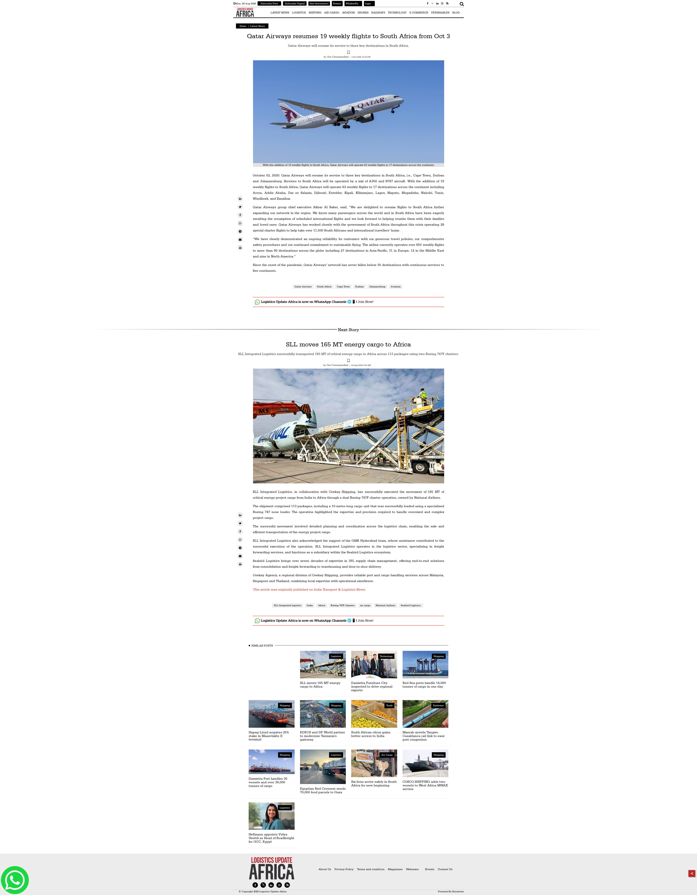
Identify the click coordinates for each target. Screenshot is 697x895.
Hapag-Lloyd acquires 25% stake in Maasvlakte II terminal (269, 735)
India (310, 605)
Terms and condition (371, 869)
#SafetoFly (351, 3)
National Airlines (385, 605)
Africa (321, 605)
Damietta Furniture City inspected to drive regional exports (371, 686)
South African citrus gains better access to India (370, 734)
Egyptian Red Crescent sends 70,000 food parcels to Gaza (323, 790)
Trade (389, 705)
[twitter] (240, 207)
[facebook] (240, 215)
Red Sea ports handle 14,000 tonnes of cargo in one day (424, 684)
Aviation (396, 286)
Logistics (336, 656)
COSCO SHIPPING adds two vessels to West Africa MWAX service (425, 785)
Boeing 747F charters (343, 605)
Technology (386, 656)
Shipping (439, 656)
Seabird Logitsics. (411, 605)
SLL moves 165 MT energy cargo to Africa (348, 344)
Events (336, 3)
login (367, 3)
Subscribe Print (269, 3)
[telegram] (240, 231)
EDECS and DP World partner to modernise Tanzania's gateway (322, 735)
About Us (325, 869)
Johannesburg (377, 286)
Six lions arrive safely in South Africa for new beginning (374, 783)
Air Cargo (387, 754)
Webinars (412, 869)
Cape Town (343, 286)
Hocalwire (458, 891)
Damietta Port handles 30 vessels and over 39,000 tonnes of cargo (268, 782)
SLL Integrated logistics (287, 605)
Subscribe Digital (295, 3)
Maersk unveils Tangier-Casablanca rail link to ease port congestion (424, 735)
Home (243, 26)
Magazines (395, 869)
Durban (359, 286)
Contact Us (445, 869)
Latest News (257, 26)
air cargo (365, 605)
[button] (348, 53)
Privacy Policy (344, 869)
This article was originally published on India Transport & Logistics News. (309, 589)
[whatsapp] (240, 223)
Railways (438, 705)
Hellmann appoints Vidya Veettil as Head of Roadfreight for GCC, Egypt (271, 837)
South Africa (324, 286)
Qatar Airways (303, 286)
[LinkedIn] (240, 198)
